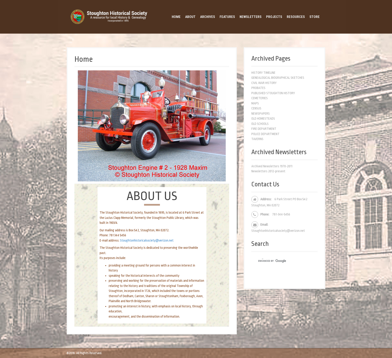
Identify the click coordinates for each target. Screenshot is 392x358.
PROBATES (258, 88)
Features (227, 17)
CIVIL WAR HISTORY (264, 83)
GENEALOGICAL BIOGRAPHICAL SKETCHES (277, 77)
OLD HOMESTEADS (263, 118)
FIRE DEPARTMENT (263, 129)
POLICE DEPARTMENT (265, 134)
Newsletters (251, 17)
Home (176, 17)
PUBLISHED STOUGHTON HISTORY (273, 93)
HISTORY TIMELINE (263, 72)
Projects (274, 17)
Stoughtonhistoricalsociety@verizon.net (147, 240)
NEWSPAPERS (260, 113)
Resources (296, 17)
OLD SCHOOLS (260, 124)
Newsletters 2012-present (268, 171)
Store (314, 17)
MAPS (255, 103)
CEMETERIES (259, 98)
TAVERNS (257, 139)
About (190, 17)
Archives (207, 17)
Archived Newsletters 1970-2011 (271, 166)
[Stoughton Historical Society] (109, 16)
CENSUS (256, 108)
